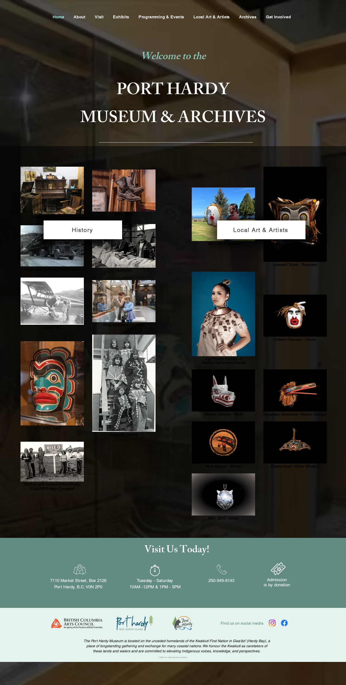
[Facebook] (284, 623)
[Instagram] (272, 623)
